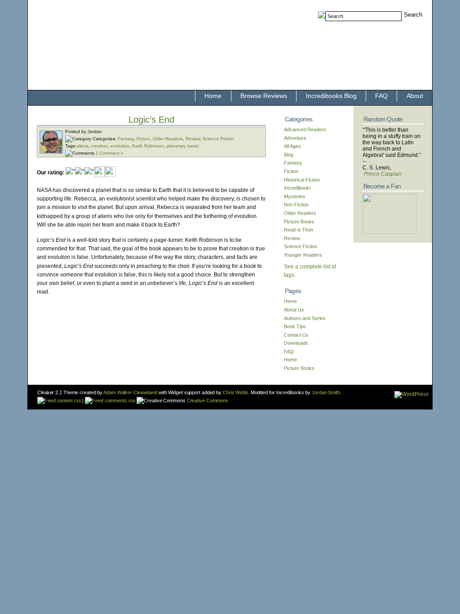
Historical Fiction (302, 179)
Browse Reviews (263, 95)
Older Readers (168, 138)
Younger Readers (303, 255)
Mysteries (294, 196)
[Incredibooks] (389, 232)
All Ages (292, 146)
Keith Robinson (148, 145)
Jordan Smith (326, 392)
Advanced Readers (305, 129)
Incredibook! (297, 188)
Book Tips (295, 326)
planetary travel (183, 145)
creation (99, 145)
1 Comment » (110, 153)
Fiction (143, 138)
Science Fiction (218, 138)
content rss (68, 400)
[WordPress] (411, 394)
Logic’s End (151, 120)
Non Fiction (296, 204)
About (415, 95)
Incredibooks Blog (331, 95)
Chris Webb (235, 392)
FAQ (381, 95)
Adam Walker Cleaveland (130, 392)
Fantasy (126, 138)
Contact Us (296, 335)
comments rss (119, 400)
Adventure (295, 138)
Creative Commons (207, 400)
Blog (288, 154)
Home (212, 95)
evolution (120, 145)
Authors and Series (305, 318)
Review (193, 138)
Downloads (296, 343)
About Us (294, 309)
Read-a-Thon (298, 229)
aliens (82, 145)
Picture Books (299, 221)
